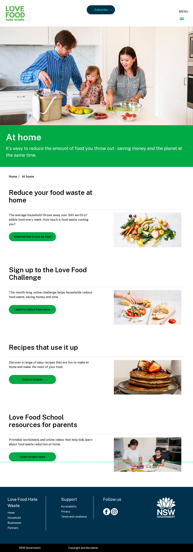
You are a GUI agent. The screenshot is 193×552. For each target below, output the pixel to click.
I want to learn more (32, 456)
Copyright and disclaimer (83, 547)
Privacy (65, 511)
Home (13, 176)
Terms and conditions (74, 516)
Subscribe (101, 9)
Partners (13, 527)
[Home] (166, 505)
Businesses (14, 522)
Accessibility (69, 506)
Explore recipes (32, 379)
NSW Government (30, 547)
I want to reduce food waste (32, 309)
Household (14, 517)
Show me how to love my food (32, 236)
